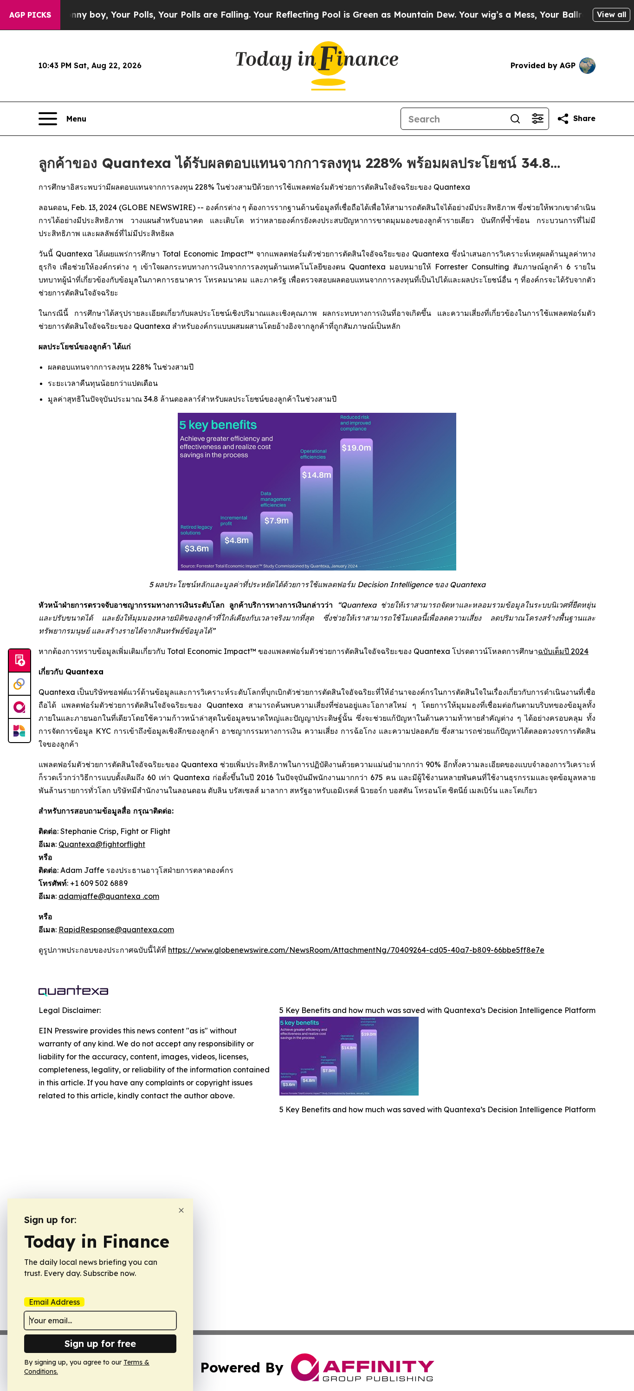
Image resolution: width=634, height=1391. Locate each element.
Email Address (54, 1302)
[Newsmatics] (19, 730)
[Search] (515, 118)
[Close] (181, 1210)
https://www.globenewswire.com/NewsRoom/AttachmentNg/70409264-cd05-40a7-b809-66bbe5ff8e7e (356, 950)
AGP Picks (30, 14)
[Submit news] (19, 661)
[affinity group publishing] (19, 707)
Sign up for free (100, 1343)
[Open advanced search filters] (537, 118)
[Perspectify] (19, 684)
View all (611, 14)
